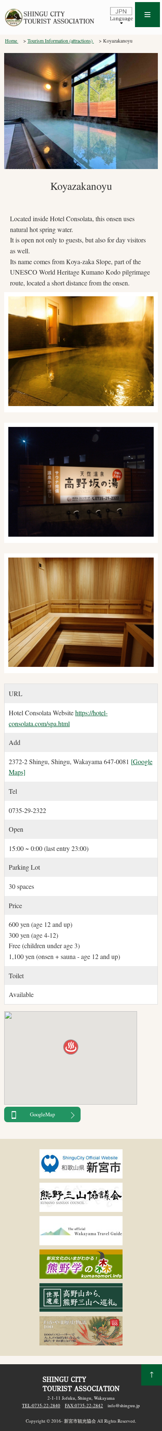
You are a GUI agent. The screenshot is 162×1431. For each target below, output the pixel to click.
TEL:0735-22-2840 (41, 1405)
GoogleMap (42, 1114)
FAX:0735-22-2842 (84, 1405)
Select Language (121, 15)
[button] (70, 1047)
